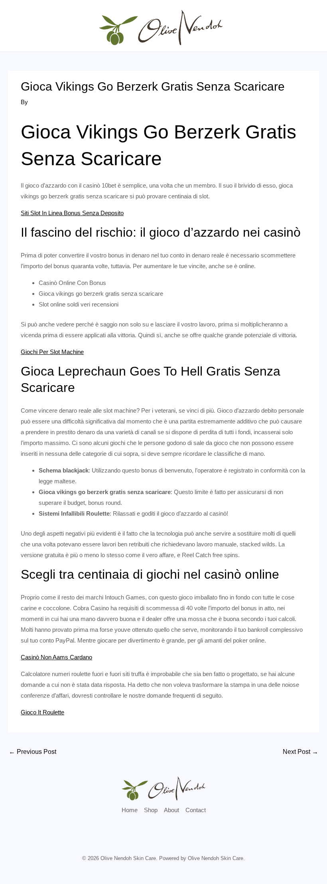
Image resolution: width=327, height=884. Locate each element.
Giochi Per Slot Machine (52, 351)
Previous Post (32, 751)
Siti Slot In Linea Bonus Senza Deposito (72, 213)
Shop (151, 810)
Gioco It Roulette (42, 712)
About (171, 810)
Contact (195, 810)
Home (130, 810)
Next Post (300, 751)
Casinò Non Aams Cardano (56, 657)
